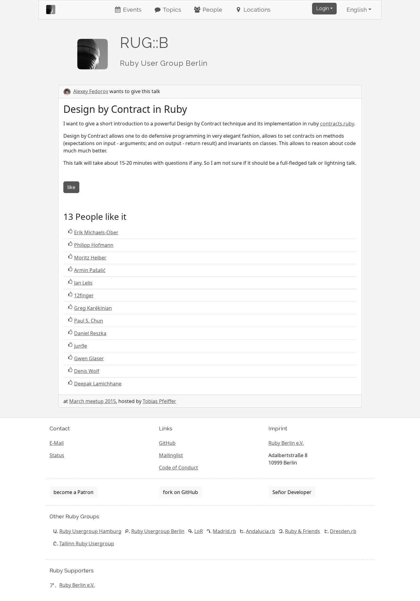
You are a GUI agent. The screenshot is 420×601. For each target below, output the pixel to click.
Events (131, 9)
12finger (84, 295)
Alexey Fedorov (90, 91)
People (211, 9)
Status (57, 455)
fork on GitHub (180, 492)
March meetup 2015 (92, 401)
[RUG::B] (92, 51)
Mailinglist (171, 455)
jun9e (80, 345)
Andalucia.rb (260, 531)
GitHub (167, 443)
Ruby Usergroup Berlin (157, 531)
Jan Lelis (83, 282)
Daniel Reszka (90, 333)
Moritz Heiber (90, 257)
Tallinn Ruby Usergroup (86, 543)
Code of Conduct (178, 467)
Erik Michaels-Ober (96, 232)
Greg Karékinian (93, 308)
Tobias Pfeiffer (159, 401)
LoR (198, 531)
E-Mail (57, 443)
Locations (256, 9)
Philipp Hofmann (93, 245)
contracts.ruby (337, 123)
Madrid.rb (224, 531)
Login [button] (322, 8)
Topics (171, 9)
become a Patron (73, 492)
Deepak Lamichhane (97, 383)
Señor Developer (291, 492)
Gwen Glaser (89, 358)
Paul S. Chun (88, 320)
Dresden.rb (343, 531)
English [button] (357, 9)
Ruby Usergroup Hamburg (90, 531)
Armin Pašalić (89, 270)
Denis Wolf (86, 371)
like (71, 187)
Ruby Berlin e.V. (286, 443)
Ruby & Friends (302, 531)
